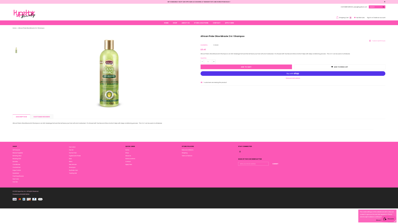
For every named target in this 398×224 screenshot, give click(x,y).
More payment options (293, 78)
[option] (109, 73)
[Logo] (24, 14)
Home (14, 28)
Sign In (369, 17)
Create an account (379, 17)
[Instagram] (240, 151)
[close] (385, 2)
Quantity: (204, 58)
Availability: (204, 45)
